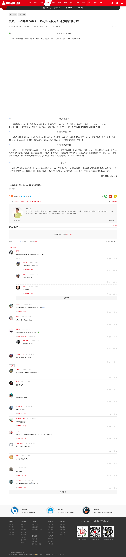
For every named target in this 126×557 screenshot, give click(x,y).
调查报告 (23, 535)
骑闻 (35, 3)
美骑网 (23, 524)
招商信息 (50, 541)
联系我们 (11, 524)
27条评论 (114, 225)
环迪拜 (13, 189)
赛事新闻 (45, 8)
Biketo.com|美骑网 (32, 26)
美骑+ (22, 527)
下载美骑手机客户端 (110, 241)
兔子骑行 (23, 529)
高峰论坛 (23, 537)
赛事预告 (81, 8)
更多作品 (111, 220)
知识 (59, 3)
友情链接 (62, 535)
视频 (77, 3)
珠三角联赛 (35, 527)
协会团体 (62, 529)
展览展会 (62, 527)
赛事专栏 (69, 8)
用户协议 (11, 529)
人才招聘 (11, 527)
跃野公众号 (51, 532)
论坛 (89, 3)
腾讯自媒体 (51, 529)
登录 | (68, 234)
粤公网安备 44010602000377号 (45, 554)
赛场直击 (57, 8)
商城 (101, 3)
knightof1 (46, 26)
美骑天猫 (34, 539)
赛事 (47, 3)
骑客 (83, 3)
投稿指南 (11, 532)
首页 (29, 3)
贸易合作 (50, 544)
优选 (71, 3)
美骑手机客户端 (29, 269)
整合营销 (50, 538)
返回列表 (114, 201)
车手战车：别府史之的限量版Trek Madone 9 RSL (28, 201)
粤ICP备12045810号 (58, 554)
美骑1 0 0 (35, 524)
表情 (25, 241)
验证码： (11, 241)
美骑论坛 (23, 532)
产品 (41, 3)
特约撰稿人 (12, 535)
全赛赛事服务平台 (37, 529)
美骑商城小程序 (36, 544)
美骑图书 (23, 542)
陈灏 (19, 220)
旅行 (53, 3)
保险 (95, 3)
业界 (65, 3)
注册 (71, 234)
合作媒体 (62, 532)
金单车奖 (23, 540)
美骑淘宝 (34, 541)
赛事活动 (62, 524)
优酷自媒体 (51, 527)
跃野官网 (50, 524)
